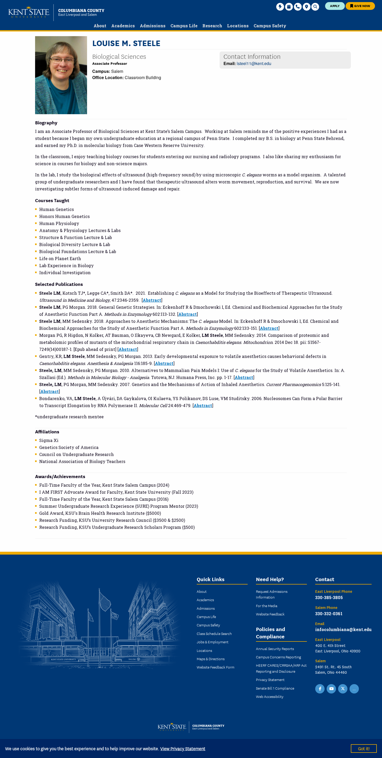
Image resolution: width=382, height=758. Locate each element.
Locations (204, 650)
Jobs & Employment (212, 642)
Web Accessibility (270, 696)
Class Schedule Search (214, 633)
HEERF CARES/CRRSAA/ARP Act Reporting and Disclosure (281, 668)
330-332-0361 (329, 613)
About (202, 591)
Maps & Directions (211, 658)
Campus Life (206, 616)
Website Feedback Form (215, 667)
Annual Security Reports (275, 648)
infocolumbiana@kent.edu (343, 629)
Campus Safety (208, 625)
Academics (205, 599)
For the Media (266, 605)
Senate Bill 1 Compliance (275, 688)
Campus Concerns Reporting (278, 657)
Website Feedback (270, 614)
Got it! (364, 748)
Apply (335, 5)
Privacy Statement (270, 679)
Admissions (206, 608)
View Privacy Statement (182, 748)
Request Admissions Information (271, 594)
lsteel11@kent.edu (254, 63)
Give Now (361, 5)
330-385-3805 (329, 597)
